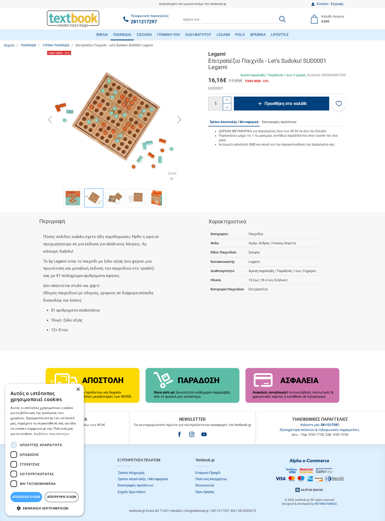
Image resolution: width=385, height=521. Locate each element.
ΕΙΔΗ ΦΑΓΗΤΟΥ (198, 34)
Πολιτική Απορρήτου (211, 479)
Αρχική (9, 45)
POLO (240, 34)
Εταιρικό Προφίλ (208, 473)
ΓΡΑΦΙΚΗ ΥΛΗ (168, 34)
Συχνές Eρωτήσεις (132, 492)
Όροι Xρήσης (204, 492)
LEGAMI (223, 34)
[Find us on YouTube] (204, 434)
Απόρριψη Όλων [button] (61, 497)
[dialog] (44, 450)
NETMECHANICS (326, 504)
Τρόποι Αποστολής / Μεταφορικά (143, 479)
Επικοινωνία (204, 485)
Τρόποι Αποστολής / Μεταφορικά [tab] (234, 122)
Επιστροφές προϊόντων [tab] (279, 122)
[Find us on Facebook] (179, 434)
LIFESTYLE (280, 34)
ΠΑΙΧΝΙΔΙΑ (122, 34)
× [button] (78, 389)
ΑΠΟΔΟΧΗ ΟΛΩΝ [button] (26, 497)
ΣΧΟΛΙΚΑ (144, 34)
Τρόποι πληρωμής (131, 473)
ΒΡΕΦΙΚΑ (258, 34)
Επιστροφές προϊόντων (135, 485)
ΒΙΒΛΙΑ (102, 34)
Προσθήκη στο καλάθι (286, 103)
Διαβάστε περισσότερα (51, 433)
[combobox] (234, 19)
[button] (339, 103)
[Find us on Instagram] (192, 434)
